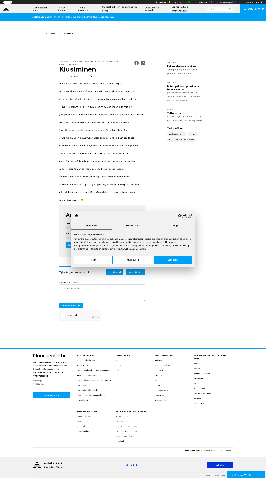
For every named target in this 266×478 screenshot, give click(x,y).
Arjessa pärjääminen (163, 400)
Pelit (117, 370)
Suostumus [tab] (91, 225)
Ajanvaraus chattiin (123, 416)
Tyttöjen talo (175, 113)
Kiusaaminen (160, 380)
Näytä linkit (132, 465)
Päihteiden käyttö (162, 390)
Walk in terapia (82, 365)
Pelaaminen (159, 395)
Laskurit (119, 365)
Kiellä (93, 260)
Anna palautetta (51, 395)
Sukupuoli (80, 426)
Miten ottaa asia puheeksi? (127, 426)
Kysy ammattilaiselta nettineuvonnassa (92, 370)
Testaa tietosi (199, 403)
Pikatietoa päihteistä (202, 393)
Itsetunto (158, 375)
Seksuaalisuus (82, 421)
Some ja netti (199, 388)
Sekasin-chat (251, 9)
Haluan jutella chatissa (85, 360)
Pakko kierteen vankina (181, 66)
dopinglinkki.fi (162, 2)
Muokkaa (131, 260)
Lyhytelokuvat (82, 400)
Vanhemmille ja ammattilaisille (180, 9)
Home (40, 33)
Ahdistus (158, 360)
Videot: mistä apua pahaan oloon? (90, 395)
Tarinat (53, 33)
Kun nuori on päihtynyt (125, 421)
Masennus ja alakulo (163, 365)
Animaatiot (198, 398)
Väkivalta (158, 385)
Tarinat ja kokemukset (85, 375)
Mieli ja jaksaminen (84, 9)
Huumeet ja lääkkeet (202, 373)
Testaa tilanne (61, 9)
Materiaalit (120, 441)
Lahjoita (8, 2)
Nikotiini (197, 368)
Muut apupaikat (82, 385)
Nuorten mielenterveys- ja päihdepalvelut (93, 380)
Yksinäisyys (159, 370)
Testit (118, 360)
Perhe (98, 61)
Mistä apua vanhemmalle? (126, 431)
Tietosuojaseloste (191, 451)
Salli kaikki (173, 260)
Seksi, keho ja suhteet (152, 9)
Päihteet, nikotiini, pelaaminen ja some (119, 9)
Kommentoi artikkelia (69, 282)
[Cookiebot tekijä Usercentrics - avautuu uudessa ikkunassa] (180, 216)
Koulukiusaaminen (83, 61)
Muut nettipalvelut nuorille (87, 390)
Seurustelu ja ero (83, 416)
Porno (196, 383)
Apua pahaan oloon (40, 9)
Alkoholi (197, 363)
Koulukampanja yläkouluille (127, 436)
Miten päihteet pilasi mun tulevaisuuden (183, 88)
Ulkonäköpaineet (83, 431)
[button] (246, 474)
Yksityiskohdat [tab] (133, 225)
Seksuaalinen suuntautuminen (181, 140)
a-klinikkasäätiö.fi (225, 2)
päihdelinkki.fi (181, 2)
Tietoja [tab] (174, 225)
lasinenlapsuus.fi (203, 2)
